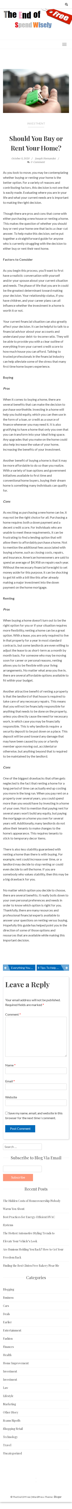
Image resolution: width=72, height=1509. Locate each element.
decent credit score (16, 527)
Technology (10, 1437)
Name (10, 1065)
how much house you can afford (24, 351)
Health (7, 1355)
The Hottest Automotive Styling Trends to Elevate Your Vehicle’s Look (29, 1237)
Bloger (58, 1496)
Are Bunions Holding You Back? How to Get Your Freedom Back (33, 1253)
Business (8, 1297)
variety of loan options (28, 470)
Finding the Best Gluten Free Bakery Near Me (31, 1265)
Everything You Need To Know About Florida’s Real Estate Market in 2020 (23, 967)
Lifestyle (8, 1396)
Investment (36, 123)
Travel (7, 1445)
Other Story (10, 1412)
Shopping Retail (13, 1429)
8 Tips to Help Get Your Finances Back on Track (53, 967)
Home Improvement (16, 1363)
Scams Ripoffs (11, 1420)
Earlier (7, 1322)
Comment (13, 1014)
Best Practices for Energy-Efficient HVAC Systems (29, 1221)
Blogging (8, 1289)
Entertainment (12, 1330)
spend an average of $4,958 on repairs (29, 562)
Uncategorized (12, 1453)
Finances (8, 1347)
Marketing (9, 1404)
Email (10, 1081)
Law (5, 1388)
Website (11, 1097)
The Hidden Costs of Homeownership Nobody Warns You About (31, 1205)
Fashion (8, 1338)
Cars (6, 1306)
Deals (6, 1314)
